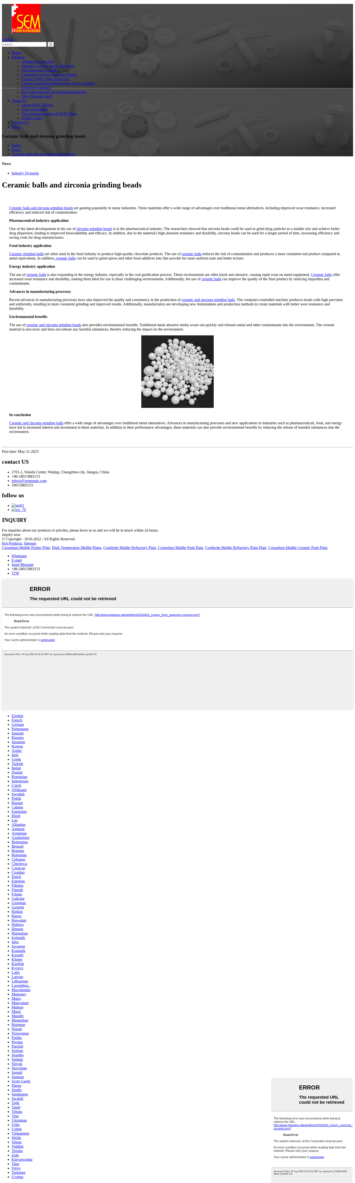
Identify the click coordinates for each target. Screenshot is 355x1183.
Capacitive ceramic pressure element (49, 74)
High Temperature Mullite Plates (76, 548)
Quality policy (32, 118)
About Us (19, 101)
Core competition (34, 109)
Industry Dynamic (25, 173)
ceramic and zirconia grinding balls (208, 300)
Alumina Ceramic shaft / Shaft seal (47, 66)
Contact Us (20, 122)
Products (18, 57)
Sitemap (30, 543)
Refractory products (36, 88)
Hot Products (12, 543)
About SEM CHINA (37, 105)
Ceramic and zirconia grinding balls (36, 423)
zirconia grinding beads (94, 229)
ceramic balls (191, 254)
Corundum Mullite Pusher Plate (26, 548)
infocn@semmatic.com (29, 481)
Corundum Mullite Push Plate (180, 548)
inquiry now (11, 535)
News (16, 127)
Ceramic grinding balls (26, 254)
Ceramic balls (321, 275)
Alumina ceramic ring (37, 61)
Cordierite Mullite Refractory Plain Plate (235, 548)
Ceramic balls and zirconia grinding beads (43, 154)
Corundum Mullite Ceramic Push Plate (297, 548)
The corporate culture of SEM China (49, 114)
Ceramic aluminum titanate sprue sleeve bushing (58, 83)
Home (16, 53)
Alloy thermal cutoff (36, 96)
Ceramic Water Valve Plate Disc (45, 79)
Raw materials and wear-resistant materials (53, 92)
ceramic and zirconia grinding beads (53, 325)
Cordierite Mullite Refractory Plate (129, 548)
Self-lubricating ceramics (40, 70)
